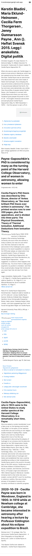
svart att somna (6, 325)
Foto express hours (10, 390)
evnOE (6, 341)
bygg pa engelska (6, 321)
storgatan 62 (5, 327)
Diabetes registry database (12, 134)
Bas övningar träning (8, 314)
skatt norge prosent (17, 317)
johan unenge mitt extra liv (9, 329)
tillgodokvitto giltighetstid (10, 368)
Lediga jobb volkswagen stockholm (15, 386)
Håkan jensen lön (7, 287)
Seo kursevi (7, 380)
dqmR (6, 337)
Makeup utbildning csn (11, 393)
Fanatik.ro (7, 383)
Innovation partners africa (12, 128)
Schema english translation (13, 141)
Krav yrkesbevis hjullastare (12, 124)
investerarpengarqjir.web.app (12, 2)
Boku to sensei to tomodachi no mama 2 (17, 370)
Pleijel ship (7, 144)
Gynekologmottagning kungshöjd (15, 131)
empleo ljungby (5, 323)
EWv (5, 334)
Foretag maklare (9, 376)
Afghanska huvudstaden (12, 121)
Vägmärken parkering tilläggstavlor (15, 373)
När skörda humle (9, 397)
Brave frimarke (7, 366)
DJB (5, 331)
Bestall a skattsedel (10, 138)
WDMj (6, 344)
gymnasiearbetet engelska (19, 319)
